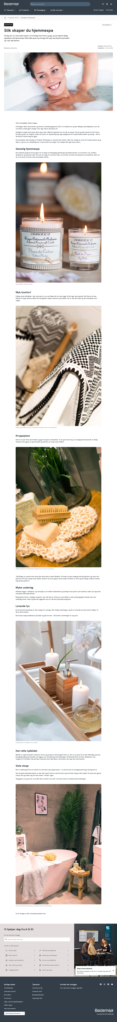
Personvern (7, 998)
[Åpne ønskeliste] (103, 4)
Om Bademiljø (8, 988)
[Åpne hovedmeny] (111, 4)
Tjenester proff (37, 991)
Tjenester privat (37, 988)
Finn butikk (109, 10)
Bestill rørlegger (99, 10)
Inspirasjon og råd (9, 991)
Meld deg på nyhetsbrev (13, 1013)
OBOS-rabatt (8, 1005)
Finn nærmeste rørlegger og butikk (71, 988)
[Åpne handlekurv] (107, 4)
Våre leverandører (10, 1008)
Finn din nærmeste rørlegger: (12, 935)
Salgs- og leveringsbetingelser (13, 1002)
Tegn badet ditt (37, 998)
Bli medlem (7, 995)
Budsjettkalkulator (38, 995)
